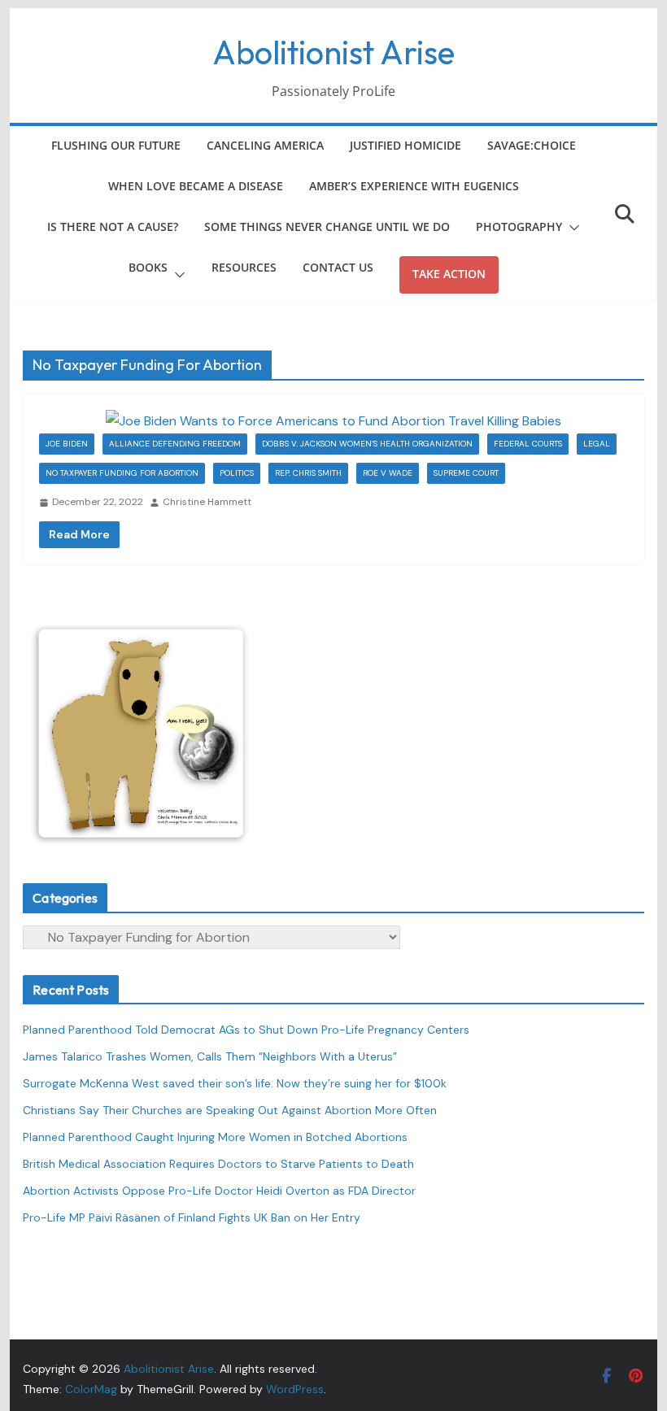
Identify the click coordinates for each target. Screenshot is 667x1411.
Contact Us (338, 267)
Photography (519, 226)
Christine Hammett (207, 501)
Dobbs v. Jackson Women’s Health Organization (367, 443)
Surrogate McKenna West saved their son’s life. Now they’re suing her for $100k (235, 1083)
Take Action (449, 273)
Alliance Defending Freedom (175, 443)
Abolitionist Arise (333, 52)
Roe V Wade (387, 473)
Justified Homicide (405, 145)
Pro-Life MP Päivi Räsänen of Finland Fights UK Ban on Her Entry (191, 1217)
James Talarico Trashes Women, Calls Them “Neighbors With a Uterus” (210, 1056)
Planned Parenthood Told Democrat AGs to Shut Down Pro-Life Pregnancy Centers (246, 1029)
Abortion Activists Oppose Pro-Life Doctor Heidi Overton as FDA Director (219, 1190)
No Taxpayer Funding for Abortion (122, 473)
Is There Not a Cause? (112, 226)
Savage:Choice (531, 145)
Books (148, 267)
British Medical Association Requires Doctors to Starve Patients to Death (218, 1163)
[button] (571, 228)
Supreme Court (466, 473)
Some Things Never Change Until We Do (327, 226)
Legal (596, 443)
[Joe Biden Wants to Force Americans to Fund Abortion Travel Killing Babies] (333, 421)
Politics (237, 473)
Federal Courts (528, 443)
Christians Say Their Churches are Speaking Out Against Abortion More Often (230, 1110)
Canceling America (265, 145)
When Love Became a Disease (195, 186)
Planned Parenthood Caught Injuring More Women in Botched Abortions (215, 1137)
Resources (244, 267)
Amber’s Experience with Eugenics (414, 186)
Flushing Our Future (116, 145)
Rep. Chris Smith (308, 473)
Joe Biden (67, 443)
